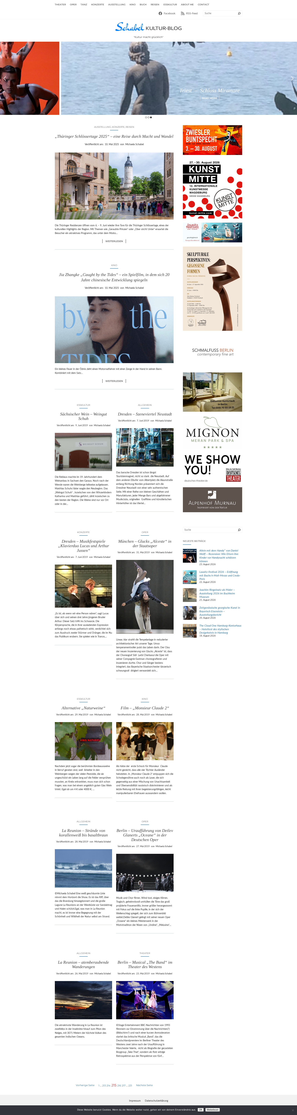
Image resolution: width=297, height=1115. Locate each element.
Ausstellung (102, 127)
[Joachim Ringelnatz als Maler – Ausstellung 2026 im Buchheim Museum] (190, 595)
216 (119, 1085)
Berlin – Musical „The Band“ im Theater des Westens (145, 964)
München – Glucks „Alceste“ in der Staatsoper (144, 543)
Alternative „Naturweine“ (83, 708)
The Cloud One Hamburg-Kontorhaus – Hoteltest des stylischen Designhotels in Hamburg (220, 629)
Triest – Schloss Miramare (148, 90)
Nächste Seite (144, 1085)
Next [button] (292, 78)
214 (108, 1085)
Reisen (130, 127)
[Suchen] (239, 13)
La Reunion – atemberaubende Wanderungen (83, 964)
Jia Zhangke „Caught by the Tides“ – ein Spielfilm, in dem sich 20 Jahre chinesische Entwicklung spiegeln (114, 277)
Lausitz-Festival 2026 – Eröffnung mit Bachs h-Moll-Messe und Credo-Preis (219, 576)
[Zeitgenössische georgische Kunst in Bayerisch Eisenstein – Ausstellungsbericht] (190, 613)
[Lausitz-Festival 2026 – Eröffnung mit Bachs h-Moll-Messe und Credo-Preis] (190, 577)
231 (130, 1085)
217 (123, 1085)
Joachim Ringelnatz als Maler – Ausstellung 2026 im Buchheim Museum (217, 593)
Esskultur (83, 405)
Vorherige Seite (85, 1085)
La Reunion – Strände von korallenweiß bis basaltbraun (83, 832)
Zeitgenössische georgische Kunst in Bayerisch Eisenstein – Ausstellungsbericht (219, 611)
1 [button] (146, 117)
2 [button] (148, 117)
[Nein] (292, 1110)
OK (200, 1109)
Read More (148, 98)
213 (104, 1085)
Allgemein (145, 405)
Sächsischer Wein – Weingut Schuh (83, 416)
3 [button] (151, 117)
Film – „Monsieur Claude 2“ (145, 708)
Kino (114, 265)
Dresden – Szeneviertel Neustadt (145, 414)
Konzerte (118, 127)
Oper (145, 532)
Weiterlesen (115, 241)
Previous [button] (4, 78)
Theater (145, 953)
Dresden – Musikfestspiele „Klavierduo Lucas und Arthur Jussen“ (83, 546)
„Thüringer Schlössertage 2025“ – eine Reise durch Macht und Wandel (114, 136)
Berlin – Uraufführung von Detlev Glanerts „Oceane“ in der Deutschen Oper (145, 835)
